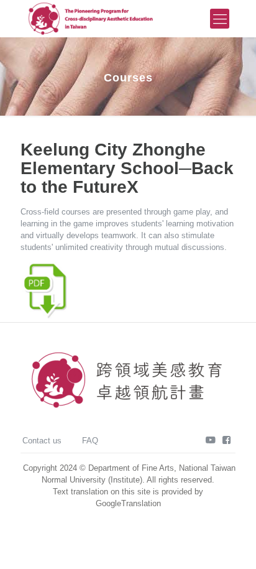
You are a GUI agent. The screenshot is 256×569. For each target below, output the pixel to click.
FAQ (90, 440)
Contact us (42, 440)
